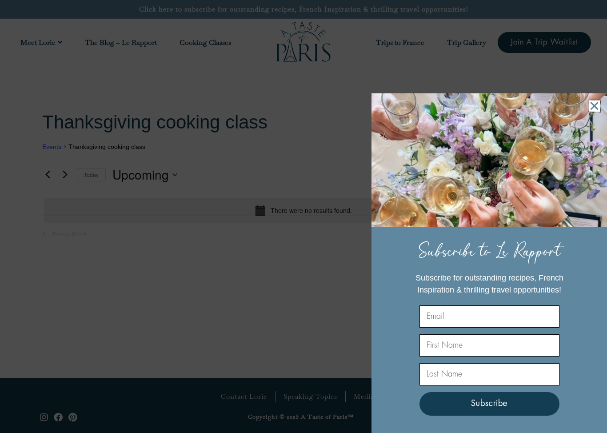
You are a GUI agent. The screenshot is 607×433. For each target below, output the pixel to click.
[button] (594, 106)
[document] (303, 216)
